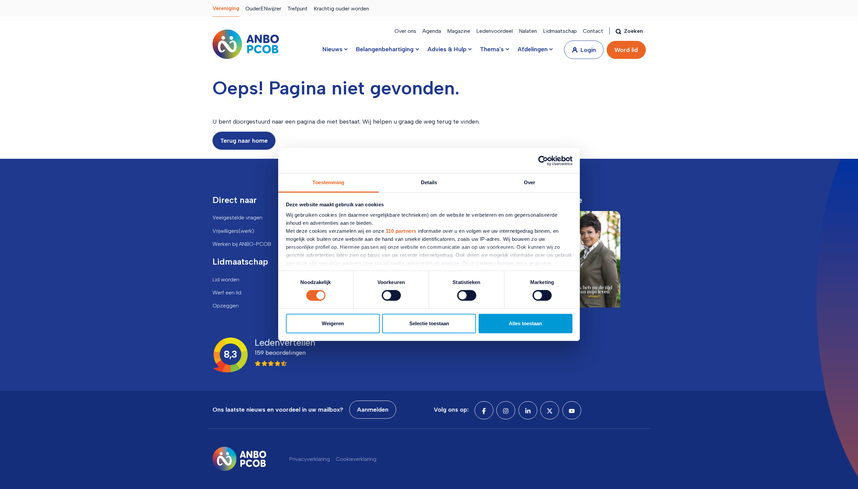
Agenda (431, 31)
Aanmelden (372, 409)
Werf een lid (226, 292)
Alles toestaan (525, 323)
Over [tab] (529, 182)
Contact (593, 31)
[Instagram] (505, 410)
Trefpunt (297, 8)
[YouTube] (571, 410)
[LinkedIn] (527, 410)
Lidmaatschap (560, 31)
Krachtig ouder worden (341, 8)
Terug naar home (244, 140)
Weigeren (333, 323)
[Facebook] (484, 410)
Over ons (405, 31)
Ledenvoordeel (494, 31)
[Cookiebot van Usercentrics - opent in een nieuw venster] (543, 160)
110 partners (401, 231)
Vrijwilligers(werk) (233, 231)
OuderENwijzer (263, 8)
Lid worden (225, 279)
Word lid (626, 50)
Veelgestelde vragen (237, 217)
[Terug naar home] (245, 44)
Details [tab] (429, 182)
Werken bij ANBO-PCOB (241, 244)
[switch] (391, 295)
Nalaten (528, 31)
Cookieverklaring (356, 459)
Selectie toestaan (429, 323)
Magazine (458, 31)
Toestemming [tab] (328, 182)
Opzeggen (225, 305)
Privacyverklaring (309, 459)
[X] (549, 410)
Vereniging (225, 8)
